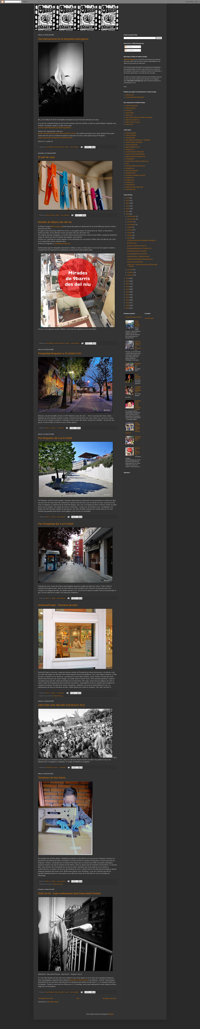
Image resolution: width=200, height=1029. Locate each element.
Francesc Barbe (130, 108)
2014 (127, 292)
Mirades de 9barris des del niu (55, 222)
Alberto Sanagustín (131, 105)
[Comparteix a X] (90, 147)
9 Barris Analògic (130, 133)
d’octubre (130, 222)
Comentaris (130, 50)
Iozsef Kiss (128, 110)
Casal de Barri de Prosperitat (134, 97)
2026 (127, 198)
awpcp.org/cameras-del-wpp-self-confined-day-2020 (55, 138)
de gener (130, 275)
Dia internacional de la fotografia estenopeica (63, 38)
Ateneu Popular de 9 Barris (133, 142)
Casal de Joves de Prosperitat (134, 154)
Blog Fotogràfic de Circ (132, 147)
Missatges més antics (109, 998)
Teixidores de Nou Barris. (52, 777)
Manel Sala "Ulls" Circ (132, 120)
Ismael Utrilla (129, 113)
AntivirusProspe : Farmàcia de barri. (58, 605)
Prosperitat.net (130, 184)
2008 (127, 308)
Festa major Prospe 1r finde (137, 323)
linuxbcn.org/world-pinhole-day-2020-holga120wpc (54, 127)
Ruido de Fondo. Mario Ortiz (134, 187)
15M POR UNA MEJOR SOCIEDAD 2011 (61, 705)
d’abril (129, 238)
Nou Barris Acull (130, 173)
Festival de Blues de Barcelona (135, 166)
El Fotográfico (129, 159)
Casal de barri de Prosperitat (134, 152)
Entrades (129, 47)
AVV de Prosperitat (131, 145)
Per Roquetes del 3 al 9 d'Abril (55, 438)
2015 (127, 289)
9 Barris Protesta (130, 135)
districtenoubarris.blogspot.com (135, 156)
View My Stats (149, 318)
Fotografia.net (129, 168)
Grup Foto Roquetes (131, 170)
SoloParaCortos (130, 189)
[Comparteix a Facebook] (92, 147)
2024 (127, 203)
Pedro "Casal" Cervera (132, 122)
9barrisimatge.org (56, 226)
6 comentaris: (61, 693)
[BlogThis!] (88, 147)
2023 (127, 206)
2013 (127, 294)
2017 (127, 284)
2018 (127, 281)
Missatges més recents (46, 998)
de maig (130, 235)
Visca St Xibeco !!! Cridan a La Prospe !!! (138, 345)
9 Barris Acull (129, 95)
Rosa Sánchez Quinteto (138, 376)
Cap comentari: (74, 147)
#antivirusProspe (58, 695)
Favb (127, 163)
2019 (127, 278)
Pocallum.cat (129, 182)
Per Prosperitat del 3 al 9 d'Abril (55, 523)
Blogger (111, 1014)
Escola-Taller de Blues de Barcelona (136, 161)
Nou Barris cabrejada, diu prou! (135, 175)
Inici (78, 998)
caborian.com (129, 149)
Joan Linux (128, 115)
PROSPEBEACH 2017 (138, 438)
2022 (127, 208)
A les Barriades (130, 138)
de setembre (131, 224)
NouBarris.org (129, 180)
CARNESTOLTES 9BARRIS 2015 (138, 389)
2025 (127, 200)
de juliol (130, 230)
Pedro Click (129, 124)
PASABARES (137, 364)
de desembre (131, 216)
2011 (127, 300)
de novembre (131, 219)
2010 (127, 303)
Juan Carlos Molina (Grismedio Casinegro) (138, 117)
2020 (127, 214)
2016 (127, 286)
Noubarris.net (129, 177)
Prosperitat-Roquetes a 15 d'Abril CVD (59, 353)
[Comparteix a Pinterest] (94, 147)
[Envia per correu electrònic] (85, 147)
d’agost (129, 227)
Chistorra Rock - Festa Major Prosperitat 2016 (138, 405)
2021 (127, 211)
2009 (127, 305)
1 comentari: (60, 428)
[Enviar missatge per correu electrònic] (81, 147)
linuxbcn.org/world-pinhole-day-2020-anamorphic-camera (57, 133)
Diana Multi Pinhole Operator (78, 980)
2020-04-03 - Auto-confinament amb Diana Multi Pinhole (69, 893)
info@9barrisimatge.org (62, 243)
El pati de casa (46, 157)
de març (130, 269)
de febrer (130, 272)
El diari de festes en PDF (133, 317)
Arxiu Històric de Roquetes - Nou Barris (137, 140)
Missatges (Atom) (53, 1002)
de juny (129, 232)
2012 (127, 297)
